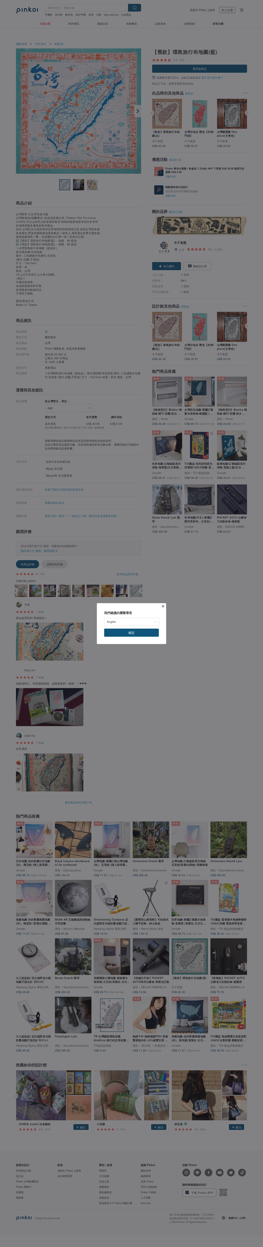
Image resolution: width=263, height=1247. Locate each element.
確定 (131, 632)
